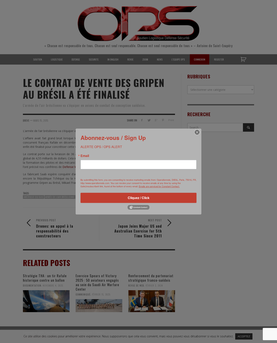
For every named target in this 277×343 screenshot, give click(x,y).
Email (85, 155)
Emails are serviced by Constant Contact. (159, 186)
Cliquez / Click (138, 197)
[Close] (197, 132)
